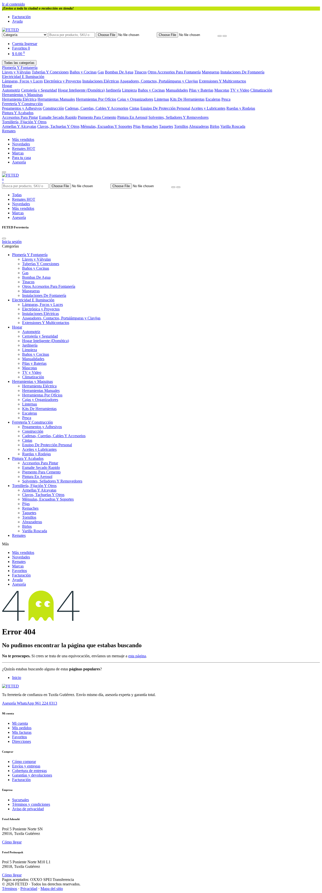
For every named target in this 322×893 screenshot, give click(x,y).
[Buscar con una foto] (220, 36)
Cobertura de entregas (29, 770)
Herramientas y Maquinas (22, 95)
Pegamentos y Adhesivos (22, 108)
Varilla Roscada (232, 126)
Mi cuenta (20, 723)
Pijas (137, 126)
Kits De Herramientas (187, 99)
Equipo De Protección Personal (165, 108)
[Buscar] (225, 36)
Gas (101, 72)
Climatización (261, 90)
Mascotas (221, 90)
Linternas (161, 99)
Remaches (150, 126)
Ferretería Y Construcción (22, 104)
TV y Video (239, 90)
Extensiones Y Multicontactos (222, 81)
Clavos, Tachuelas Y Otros (58, 126)
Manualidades (177, 90)
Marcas (18, 153)
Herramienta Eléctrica (19, 99)
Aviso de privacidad (28, 809)
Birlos (214, 126)
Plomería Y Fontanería (19, 67)
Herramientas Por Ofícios (96, 99)
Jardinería (113, 90)
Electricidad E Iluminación (23, 76)
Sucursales (20, 800)
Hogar (7, 86)
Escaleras (213, 99)
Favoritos (19, 571)
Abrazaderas (199, 126)
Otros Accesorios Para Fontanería (174, 72)
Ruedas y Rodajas (240, 108)
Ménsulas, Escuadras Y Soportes (106, 126)
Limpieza (129, 90)
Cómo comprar (24, 761)
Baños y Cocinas (83, 72)
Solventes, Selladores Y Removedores (178, 117)
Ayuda (17, 21)
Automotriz (11, 90)
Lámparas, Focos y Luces (22, 81)
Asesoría (19, 162)
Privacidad (28, 888)
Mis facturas (21, 732)
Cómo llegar (12, 842)
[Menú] (4, 172)
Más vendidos (23, 139)
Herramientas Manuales (56, 99)
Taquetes (166, 126)
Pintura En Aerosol (132, 117)
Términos (9, 888)
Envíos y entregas (26, 766)
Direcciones (21, 741)
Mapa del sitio (52, 888)
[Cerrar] (4, 238)
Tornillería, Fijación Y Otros (24, 122)
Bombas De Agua (119, 72)
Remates (9, 131)
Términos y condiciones (31, 804)
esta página (137, 656)
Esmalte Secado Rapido (58, 117)
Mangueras (210, 72)
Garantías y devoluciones (32, 775)
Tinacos (140, 72)
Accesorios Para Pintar (20, 117)
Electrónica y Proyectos (62, 81)
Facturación (21, 17)
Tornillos (181, 126)
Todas (17, 195)
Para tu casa (21, 157)
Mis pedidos (21, 728)
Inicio (16, 677)
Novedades (21, 144)
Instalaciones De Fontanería (242, 72)
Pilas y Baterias (201, 90)
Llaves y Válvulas (16, 72)
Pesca (225, 99)
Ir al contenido (13, 4)
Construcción (53, 108)
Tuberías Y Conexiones (50, 72)
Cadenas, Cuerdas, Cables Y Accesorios (96, 108)
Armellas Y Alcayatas (19, 126)
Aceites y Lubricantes (208, 108)
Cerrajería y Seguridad (39, 90)
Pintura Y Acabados (17, 113)
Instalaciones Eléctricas (100, 81)
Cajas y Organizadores (135, 99)
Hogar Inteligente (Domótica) (81, 90)
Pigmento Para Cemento (97, 117)
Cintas (134, 108)
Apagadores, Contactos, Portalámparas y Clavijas (159, 81)
